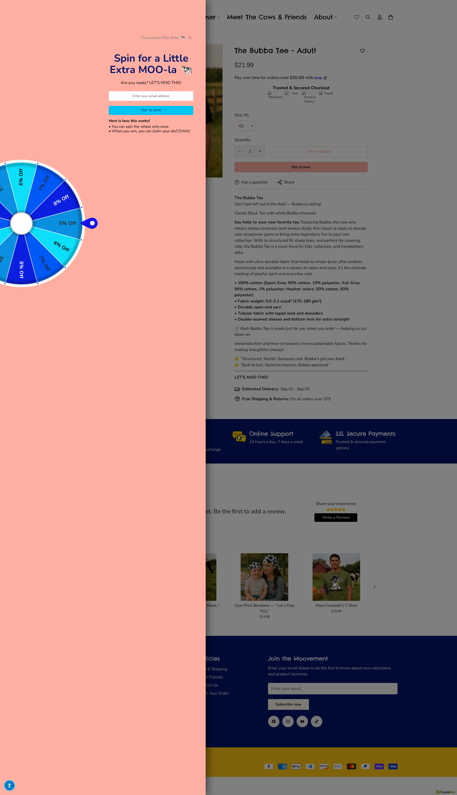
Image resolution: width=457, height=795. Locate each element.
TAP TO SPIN (151, 110)
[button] (9, 785)
